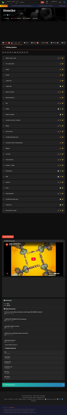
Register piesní (22, 399)
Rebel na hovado (10, 92)
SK (60, 2)
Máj (6, 103)
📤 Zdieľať (35, 18)
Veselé (7, 69)
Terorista (8, 154)
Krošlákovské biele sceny (12, 137)
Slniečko (9, 10)
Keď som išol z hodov (11, 210)
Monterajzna (9, 171)
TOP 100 (17, 2)
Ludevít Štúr (9, 86)
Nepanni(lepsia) (9, 193)
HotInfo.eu (12, 407)
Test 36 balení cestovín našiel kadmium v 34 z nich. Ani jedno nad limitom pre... (19, 409)
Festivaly (22, 2)
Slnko (7, 188)
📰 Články (34, 42)
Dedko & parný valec (11, 58)
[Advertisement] (33, 31)
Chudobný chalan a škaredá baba (14, 142)
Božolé (7, 75)
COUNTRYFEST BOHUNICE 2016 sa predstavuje (22, 5)
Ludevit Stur (9, 80)
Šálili (7, 176)
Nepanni (8, 182)
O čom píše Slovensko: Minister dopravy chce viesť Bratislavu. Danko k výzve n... (20, 412)
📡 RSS (59, 399)
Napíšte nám (40, 399)
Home (5, 399)
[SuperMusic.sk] (3, 2)
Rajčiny (7, 125)
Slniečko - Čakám (10, 165)
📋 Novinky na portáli (50, 399)
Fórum (47, 3)
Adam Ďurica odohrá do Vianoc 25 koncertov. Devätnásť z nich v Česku (18, 410)
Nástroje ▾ (54, 2)
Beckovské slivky (10, 97)
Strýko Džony (9, 131)
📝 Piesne (11, 43)
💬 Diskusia (54, 42)
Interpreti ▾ (8, 2)
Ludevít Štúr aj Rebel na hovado (46, 5)
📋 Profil (26, 42)
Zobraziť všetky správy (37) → (11, 344)
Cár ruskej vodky (10, 63)
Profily (15, 399)
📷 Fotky (44, 42)
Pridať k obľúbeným (7, 236)
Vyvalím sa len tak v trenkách (13, 120)
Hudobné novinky (31, 399)
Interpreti (10, 399)
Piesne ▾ (13, 2)
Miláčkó (8, 148)
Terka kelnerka (9, 159)
